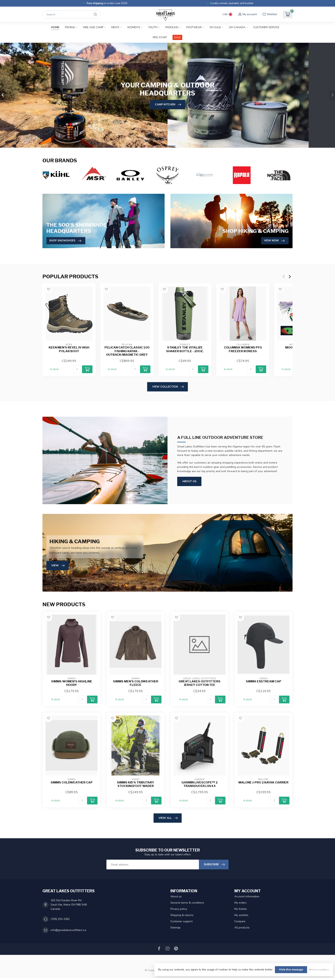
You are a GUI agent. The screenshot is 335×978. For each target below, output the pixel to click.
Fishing (70, 27)
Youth (152, 27)
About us (176, 896)
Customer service (266, 27)
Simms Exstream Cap (263, 681)
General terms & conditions (187, 903)
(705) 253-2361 (60, 919)
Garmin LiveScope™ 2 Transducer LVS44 (199, 784)
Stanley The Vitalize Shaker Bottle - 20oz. (185, 349)
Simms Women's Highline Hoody (71, 683)
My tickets (240, 909)
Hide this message (291, 969)
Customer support (181, 921)
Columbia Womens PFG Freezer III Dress (243, 349)
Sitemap (175, 927)
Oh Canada (237, 27)
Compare (239, 921)
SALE (177, 37)
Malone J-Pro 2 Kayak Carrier (263, 782)
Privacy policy (178, 909)
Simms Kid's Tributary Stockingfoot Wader (135, 784)
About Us (189, 481)
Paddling (171, 27)
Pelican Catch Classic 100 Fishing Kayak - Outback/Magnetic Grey (126, 351)
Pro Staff (160, 37)
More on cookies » (319, 969)
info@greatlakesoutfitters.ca (68, 930)
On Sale (215, 27)
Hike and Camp (93, 27)
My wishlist (241, 915)
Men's (115, 27)
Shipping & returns (181, 915)
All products (242, 927)
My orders (240, 903)
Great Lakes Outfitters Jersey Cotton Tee (199, 683)
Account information (246, 896)
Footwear (194, 27)
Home (55, 27)
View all (165, 818)
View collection (165, 387)
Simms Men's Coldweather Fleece (135, 683)
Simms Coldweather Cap (72, 782)
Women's (133, 27)
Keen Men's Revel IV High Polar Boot (69, 349)
